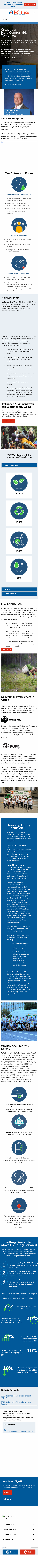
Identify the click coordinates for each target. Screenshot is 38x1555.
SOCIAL (8, 589)
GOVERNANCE (10, 593)
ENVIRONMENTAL (12, 465)
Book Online (30, 4)
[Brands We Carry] (33, 1529)
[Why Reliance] (33, 1539)
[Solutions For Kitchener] (33, 1524)
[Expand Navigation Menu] (6, 13)
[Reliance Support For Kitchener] (33, 1534)
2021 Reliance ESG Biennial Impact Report (16, 1403)
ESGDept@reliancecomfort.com (20, 1431)
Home (5, 19)
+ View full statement (13, 85)
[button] (34, 13)
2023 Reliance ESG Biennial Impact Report (16, 1397)
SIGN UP (7, 1492)
